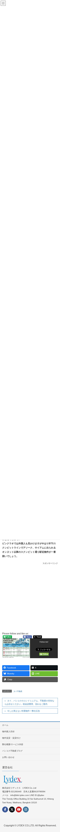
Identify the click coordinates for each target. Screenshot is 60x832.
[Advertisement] (30, 598)
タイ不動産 (18, 691)
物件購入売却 (8, 731)
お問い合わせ (8, 757)
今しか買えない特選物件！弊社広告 (23, 711)
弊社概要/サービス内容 (12, 744)
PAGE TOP (55, 804)
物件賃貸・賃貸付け (11, 738)
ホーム (5, 725)
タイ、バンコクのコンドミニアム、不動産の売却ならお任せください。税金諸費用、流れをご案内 (29, 702)
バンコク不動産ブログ (12, 751)
